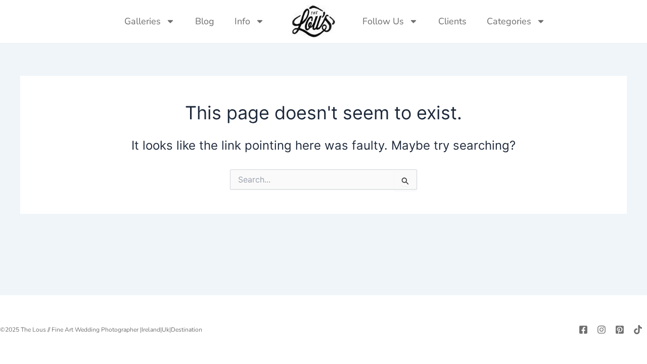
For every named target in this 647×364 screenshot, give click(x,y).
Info (242, 21)
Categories (509, 21)
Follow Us (383, 21)
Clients (452, 21)
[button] (566, 21)
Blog (204, 21)
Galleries (142, 21)
